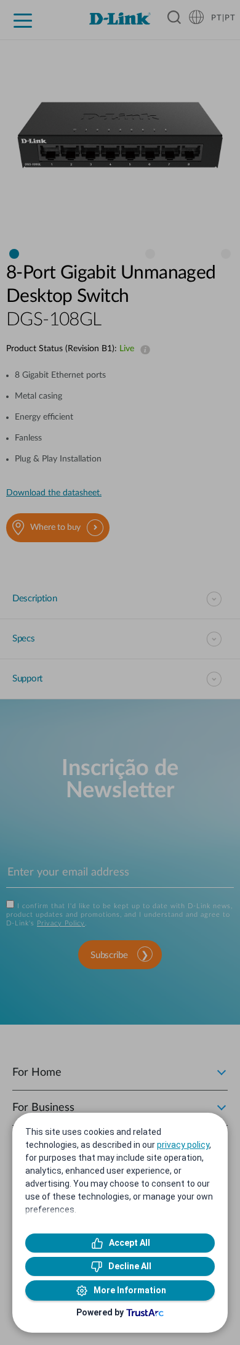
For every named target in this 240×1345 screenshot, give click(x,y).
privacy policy (183, 1145)
